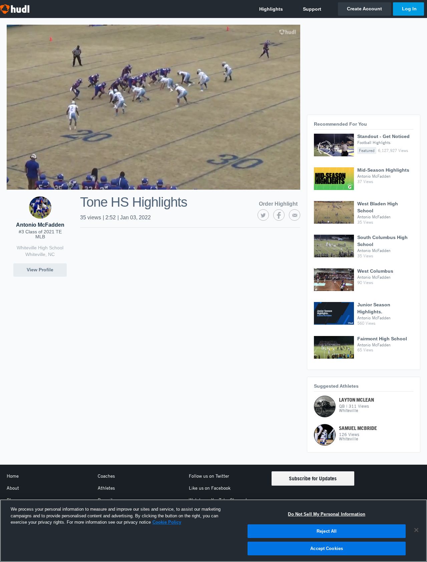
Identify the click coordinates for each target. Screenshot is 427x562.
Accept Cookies (326, 548)
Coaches (106, 476)
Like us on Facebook (210, 488)
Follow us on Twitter (209, 476)
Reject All (327, 531)
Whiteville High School (40, 247)
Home (13, 476)
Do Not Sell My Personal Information (326, 514)
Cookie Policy (166, 522)
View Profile (40, 269)
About (13, 488)
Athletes (106, 488)
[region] (213, 530)
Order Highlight (278, 204)
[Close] (416, 530)
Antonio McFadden (40, 225)
